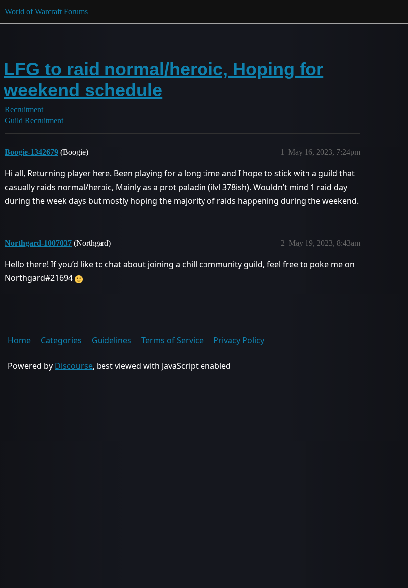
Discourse (74, 365)
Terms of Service (172, 340)
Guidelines (111, 340)
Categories (61, 340)
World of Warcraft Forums (46, 11)
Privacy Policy (238, 340)
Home (19, 340)
